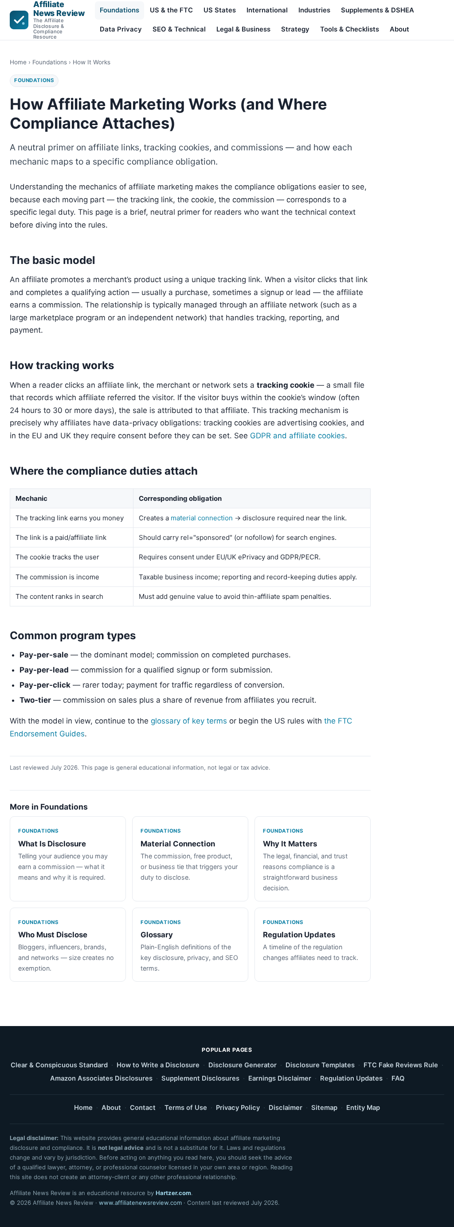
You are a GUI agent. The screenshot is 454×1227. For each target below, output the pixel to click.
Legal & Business (243, 29)
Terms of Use (185, 1108)
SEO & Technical (179, 29)
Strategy (295, 29)
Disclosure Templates (320, 1065)
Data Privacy (121, 29)
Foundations (119, 10)
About (399, 29)
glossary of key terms (189, 720)
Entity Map (363, 1108)
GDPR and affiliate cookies (297, 435)
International (267, 10)
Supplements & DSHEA (377, 10)
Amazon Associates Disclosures (101, 1078)
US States (220, 10)
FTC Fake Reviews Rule (401, 1065)
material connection (202, 518)
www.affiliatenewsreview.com (140, 1202)
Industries (314, 10)
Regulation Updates (351, 1078)
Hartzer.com (173, 1192)
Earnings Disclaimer (279, 1078)
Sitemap (324, 1108)
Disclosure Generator (242, 1065)
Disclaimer (285, 1108)
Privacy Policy (238, 1108)
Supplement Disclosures (200, 1078)
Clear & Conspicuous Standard (59, 1065)
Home (18, 62)
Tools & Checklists (349, 29)
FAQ (397, 1078)
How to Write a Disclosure (158, 1065)
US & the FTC (171, 10)
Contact (143, 1108)
